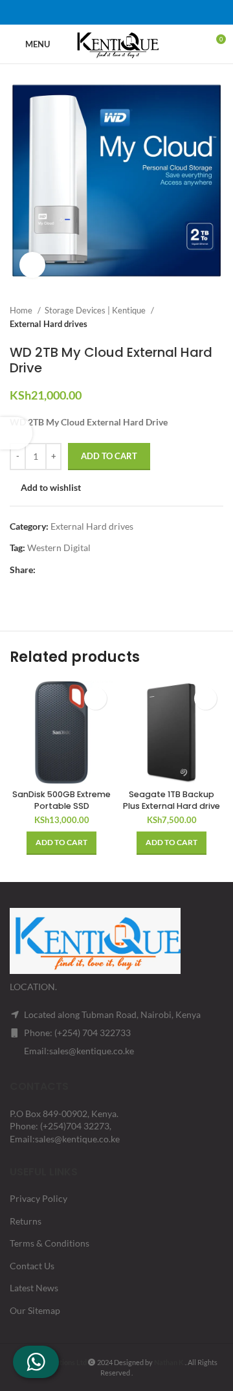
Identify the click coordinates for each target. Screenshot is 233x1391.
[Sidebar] (16, 433)
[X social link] (99, 12)
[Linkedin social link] (133, 12)
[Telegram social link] (150, 12)
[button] (61, 843)
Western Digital (59, 547)
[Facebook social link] (82, 12)
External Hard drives (48, 324)
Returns (25, 1221)
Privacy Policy (38, 1198)
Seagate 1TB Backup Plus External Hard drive (171, 800)
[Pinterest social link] (116, 12)
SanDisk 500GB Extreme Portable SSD (61, 800)
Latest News (34, 1287)
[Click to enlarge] (32, 265)
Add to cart (109, 456)
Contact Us (32, 1265)
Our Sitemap (35, 1310)
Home (22, 310)
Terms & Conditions (49, 1243)
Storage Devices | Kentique (96, 310)
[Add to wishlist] (95, 698)
